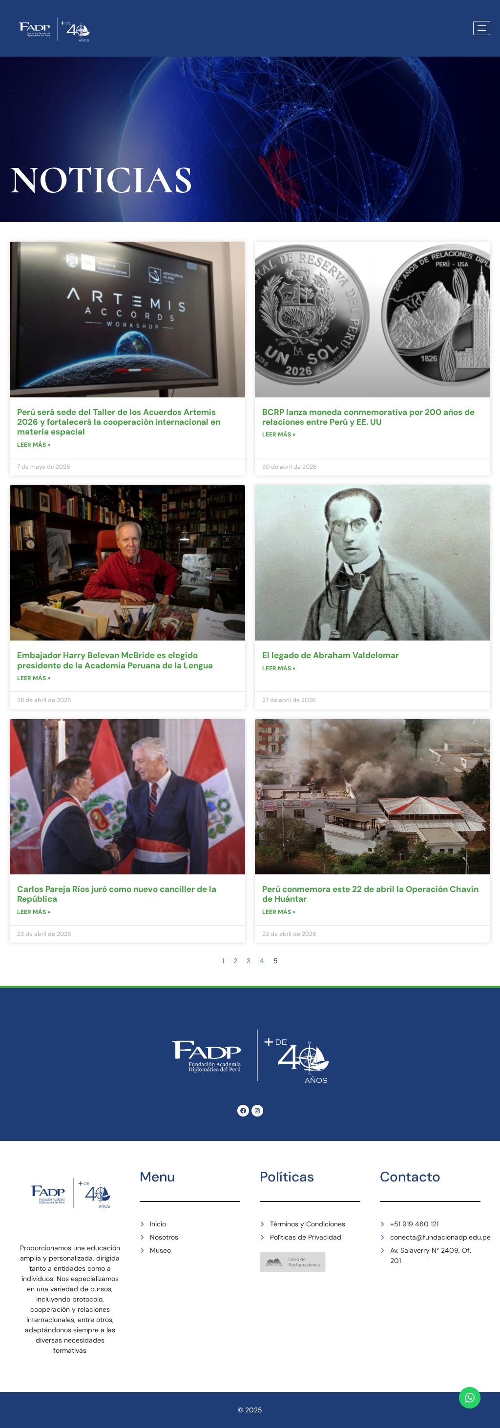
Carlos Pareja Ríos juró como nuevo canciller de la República (116, 894)
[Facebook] (243, 1111)
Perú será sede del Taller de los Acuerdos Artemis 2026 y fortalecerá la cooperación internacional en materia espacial (118, 422)
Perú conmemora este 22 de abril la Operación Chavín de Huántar (370, 894)
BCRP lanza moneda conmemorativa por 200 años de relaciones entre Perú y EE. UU (368, 417)
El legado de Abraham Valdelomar (330, 655)
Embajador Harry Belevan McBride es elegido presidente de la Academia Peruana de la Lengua (115, 660)
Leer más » (33, 445)
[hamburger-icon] (481, 28)
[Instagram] (257, 1111)
